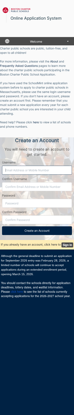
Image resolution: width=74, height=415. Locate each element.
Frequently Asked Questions (19, 65)
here (36, 122)
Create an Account (37, 230)
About (54, 61)
